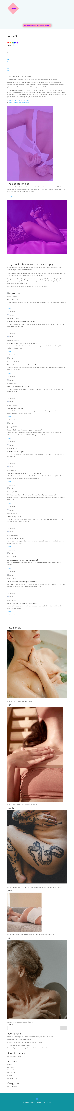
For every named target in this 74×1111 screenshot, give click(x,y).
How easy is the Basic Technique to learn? (21, 322)
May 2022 (10, 1064)
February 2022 (11, 1073)
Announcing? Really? (14, 517)
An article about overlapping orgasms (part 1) (22, 560)
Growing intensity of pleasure (17, 538)
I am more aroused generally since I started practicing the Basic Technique (30, 1037)
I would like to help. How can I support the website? (24, 430)
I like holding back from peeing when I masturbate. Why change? (27, 1048)
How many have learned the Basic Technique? (22, 343)
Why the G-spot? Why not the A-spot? (18, 1045)
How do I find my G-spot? (15, 452)
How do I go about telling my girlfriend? (19, 1039)
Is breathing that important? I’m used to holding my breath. (25, 1042)
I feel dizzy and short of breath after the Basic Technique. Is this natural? (31, 495)
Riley (9, 308)
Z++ (12, 45)
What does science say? (15, 408)
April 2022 (10, 1067)
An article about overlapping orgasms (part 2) (22, 582)
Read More (12, 197)
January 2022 (11, 1075)
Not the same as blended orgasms (19, 102)
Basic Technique (12, 1086)
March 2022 (11, 1070)
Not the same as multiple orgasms (19, 100)
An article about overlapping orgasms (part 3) (22, 603)
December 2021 (12, 1078)
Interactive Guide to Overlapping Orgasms (37, 25)
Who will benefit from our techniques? (20, 300)
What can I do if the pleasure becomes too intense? (24, 473)
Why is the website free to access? (18, 387)
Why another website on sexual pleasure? (21, 365)
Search (63, 1028)
